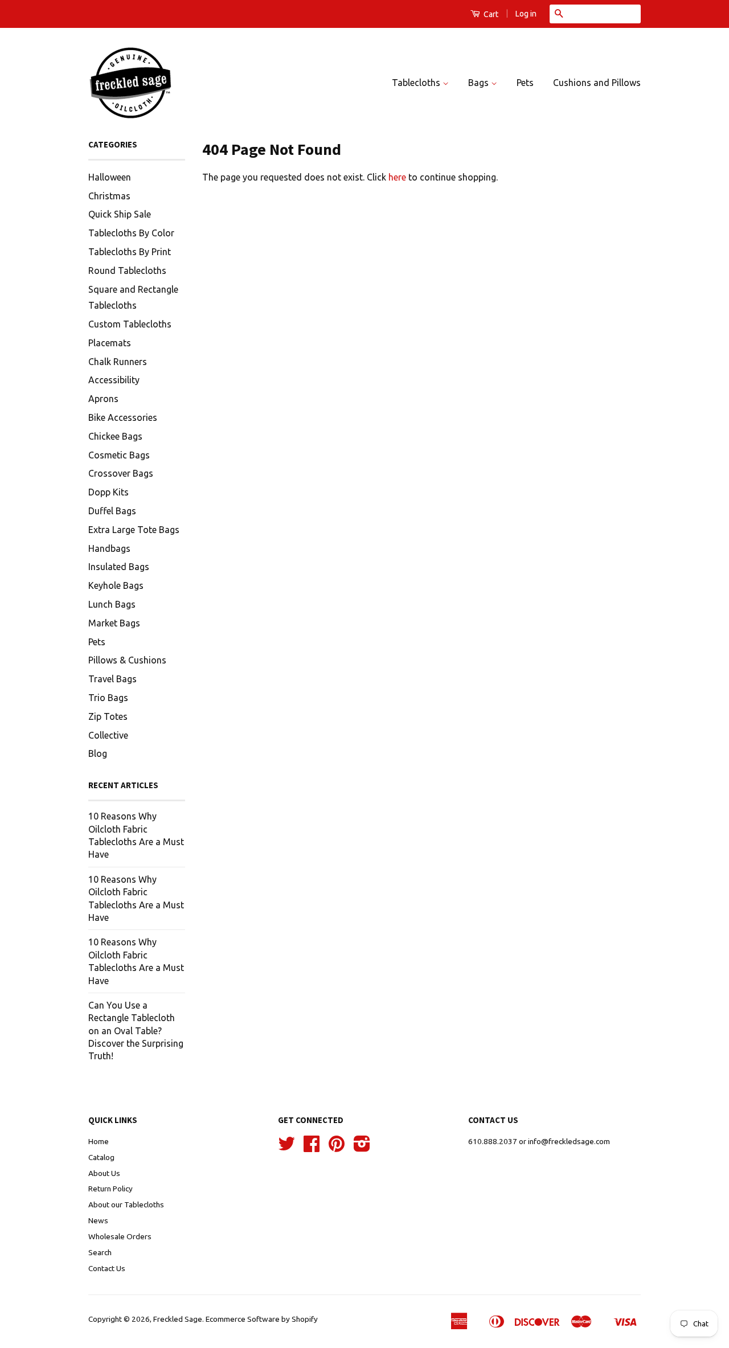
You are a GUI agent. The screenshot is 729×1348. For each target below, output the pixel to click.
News (98, 1220)
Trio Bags (108, 698)
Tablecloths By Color (131, 233)
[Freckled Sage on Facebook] (311, 1147)
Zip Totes (108, 716)
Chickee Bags (115, 436)
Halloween (109, 177)
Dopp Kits (108, 492)
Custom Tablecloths (129, 324)
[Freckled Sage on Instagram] (362, 1147)
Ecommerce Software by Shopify (262, 1319)
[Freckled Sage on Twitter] (286, 1147)
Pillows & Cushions (127, 660)
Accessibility (114, 380)
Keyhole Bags (116, 585)
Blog (97, 753)
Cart (490, 14)
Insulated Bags (118, 567)
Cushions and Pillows (597, 82)
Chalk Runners (117, 362)
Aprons (103, 399)
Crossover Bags (120, 473)
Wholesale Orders (119, 1236)
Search (100, 1252)
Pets (525, 82)
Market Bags (114, 623)
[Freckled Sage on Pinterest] (336, 1147)
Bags (479, 82)
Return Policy (110, 1188)
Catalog (101, 1157)
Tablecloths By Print (129, 252)
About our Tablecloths (126, 1204)
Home (98, 1141)
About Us (104, 1173)
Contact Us (106, 1268)
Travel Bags (112, 679)
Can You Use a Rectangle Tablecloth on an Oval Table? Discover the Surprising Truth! (135, 1031)
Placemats (109, 343)
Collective (108, 735)
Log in (525, 13)
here (397, 177)
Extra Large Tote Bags (133, 530)
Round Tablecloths (127, 270)
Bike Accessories (122, 417)
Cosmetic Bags (119, 455)
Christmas (109, 196)
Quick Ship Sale (119, 214)
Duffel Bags (112, 511)
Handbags (109, 548)
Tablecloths (417, 82)
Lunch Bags (112, 604)
